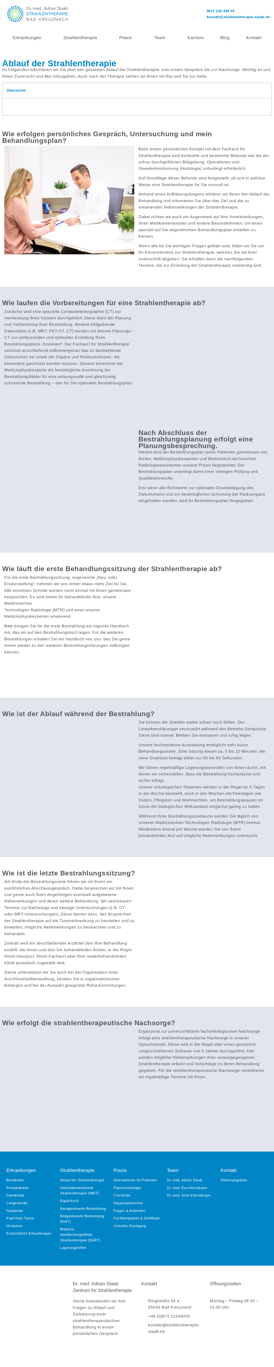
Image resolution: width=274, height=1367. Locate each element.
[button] (266, 90)
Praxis (125, 37)
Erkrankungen (27, 37)
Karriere (196, 37)
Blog (224, 37)
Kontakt (254, 37)
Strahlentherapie (80, 37)
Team (159, 37)
